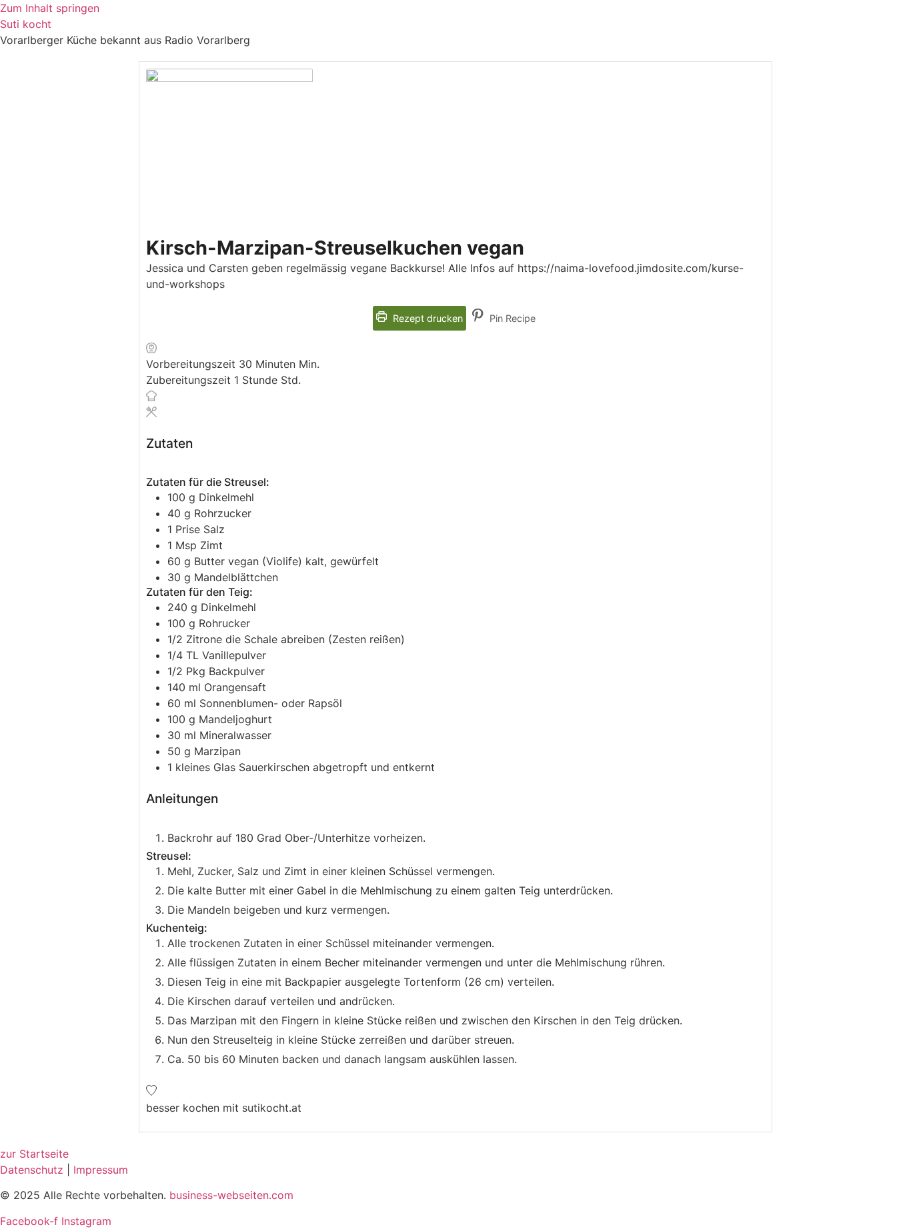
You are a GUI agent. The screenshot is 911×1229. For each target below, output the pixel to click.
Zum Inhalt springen (49, 8)
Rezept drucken (426, 318)
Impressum (100, 1169)
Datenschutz (31, 1169)
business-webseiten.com (231, 1195)
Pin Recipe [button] (511, 318)
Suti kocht (25, 24)
